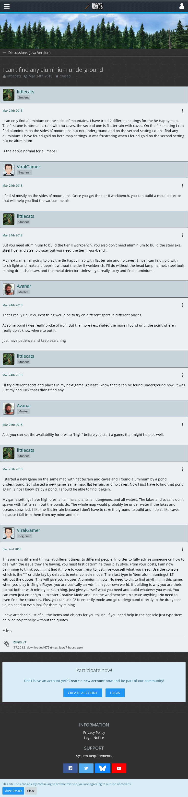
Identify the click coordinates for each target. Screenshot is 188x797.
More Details (13, 791)
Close (31, 791)
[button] (6, 6)
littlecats (14, 76)
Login (115, 692)
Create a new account (87, 680)
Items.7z (19, 642)
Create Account (83, 692)
